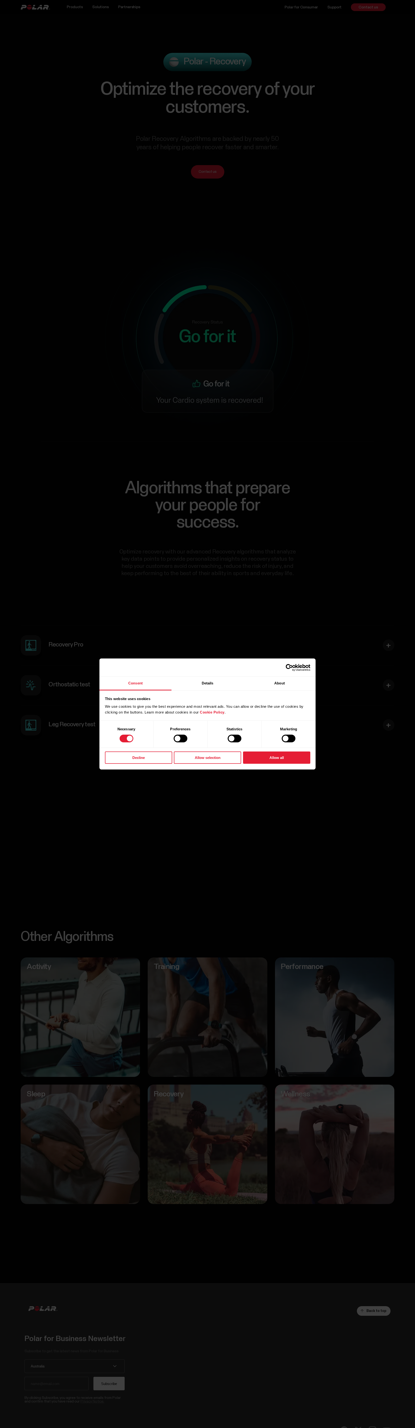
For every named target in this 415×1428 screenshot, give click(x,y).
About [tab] (279, 683)
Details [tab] (208, 683)
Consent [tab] (135, 683)
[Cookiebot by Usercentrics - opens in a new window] (289, 667)
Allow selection (207, 758)
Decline (138, 758)
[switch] (180, 738)
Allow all (276, 758)
